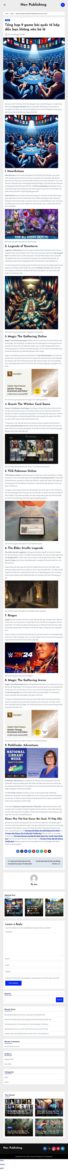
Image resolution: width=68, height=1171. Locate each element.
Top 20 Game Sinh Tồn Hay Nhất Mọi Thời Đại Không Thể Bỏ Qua (26, 1024)
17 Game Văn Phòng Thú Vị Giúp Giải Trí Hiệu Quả (23, 833)
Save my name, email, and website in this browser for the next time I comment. (33, 978)
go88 (1, 1168)
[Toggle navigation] (4, 5)
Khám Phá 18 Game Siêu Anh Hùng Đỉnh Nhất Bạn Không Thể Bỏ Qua (28, 1019)
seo (11, 34)
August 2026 (9, 1059)
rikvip (2, 1160)
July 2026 (8, 1064)
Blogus (39, 1156)
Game (7, 20)
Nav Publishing (33, 5)
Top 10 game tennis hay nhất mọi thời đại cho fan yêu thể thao (26, 1029)
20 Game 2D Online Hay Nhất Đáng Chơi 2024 (42, 831)
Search (8, 994)
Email (7, 965)
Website (8, 971)
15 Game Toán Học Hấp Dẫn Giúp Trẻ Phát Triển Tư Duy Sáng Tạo (27, 1034)
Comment (9, 932)
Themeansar (48, 1156)
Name (7, 959)
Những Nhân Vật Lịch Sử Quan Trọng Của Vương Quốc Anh (25, 1015)
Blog (6, 1077)
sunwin (2, 1164)
